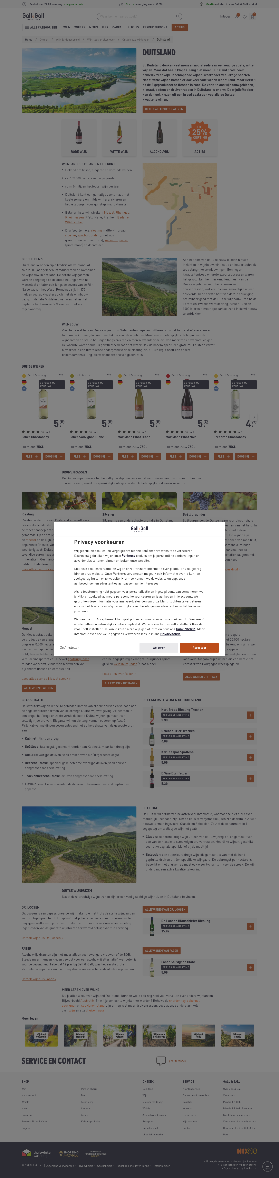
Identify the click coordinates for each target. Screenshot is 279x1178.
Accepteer (199, 647)
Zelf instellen (69, 648)
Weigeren (159, 647)
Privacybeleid (170, 634)
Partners (128, 556)
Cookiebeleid (185, 629)
